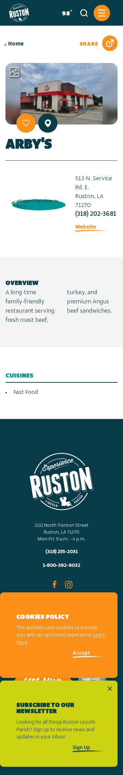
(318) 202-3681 (95, 214)
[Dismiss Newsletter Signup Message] (110, 689)
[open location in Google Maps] (37, 203)
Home (16, 44)
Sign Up (81, 747)
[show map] (48, 123)
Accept (81, 653)
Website (85, 227)
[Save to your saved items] (26, 123)
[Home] (19, 12)
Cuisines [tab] (19, 376)
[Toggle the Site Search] (84, 13)
